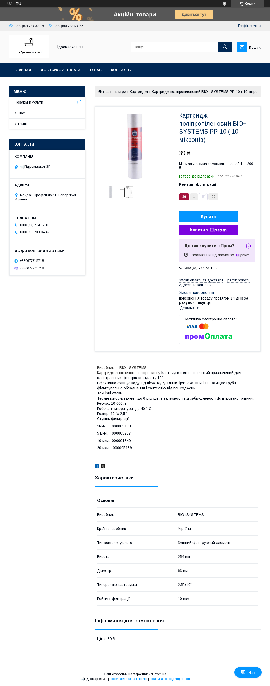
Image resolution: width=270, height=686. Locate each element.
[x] (103, 467)
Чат (252, 672)
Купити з (199, 230)
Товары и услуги (29, 102)
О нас (96, 70)
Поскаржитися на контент (128, 679)
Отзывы (21, 124)
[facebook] (97, 467)
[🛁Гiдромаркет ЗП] (29, 56)
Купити (208, 216)
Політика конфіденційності (170, 679)
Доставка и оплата (60, 70)
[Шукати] (225, 47)
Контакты (121, 70)
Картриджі (139, 92)
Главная (22, 70)
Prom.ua (160, 674)
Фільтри (119, 92)
